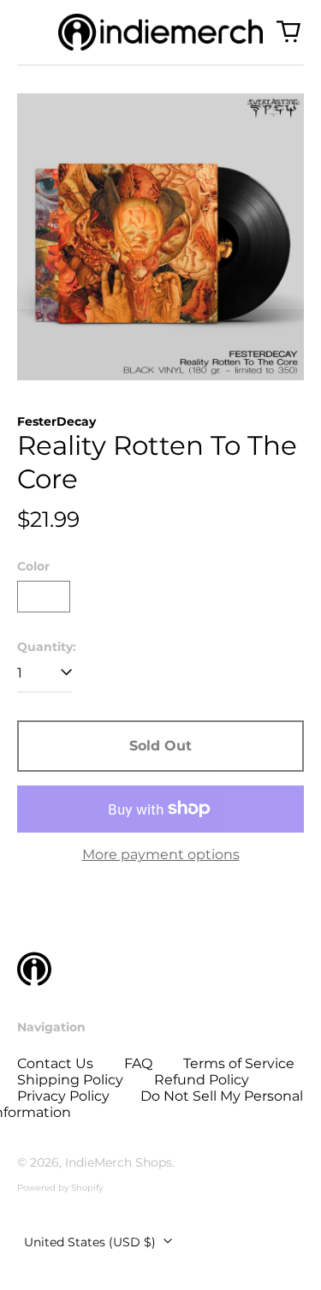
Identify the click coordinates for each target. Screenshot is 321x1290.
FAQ (138, 1063)
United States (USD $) (91, 1242)
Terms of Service (238, 1063)
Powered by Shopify (60, 1187)
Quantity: (46, 647)
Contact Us (55, 1063)
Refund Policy (201, 1080)
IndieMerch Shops (118, 1162)
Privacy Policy (63, 1096)
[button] (288, 31)
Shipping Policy (70, 1080)
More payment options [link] (161, 854)
